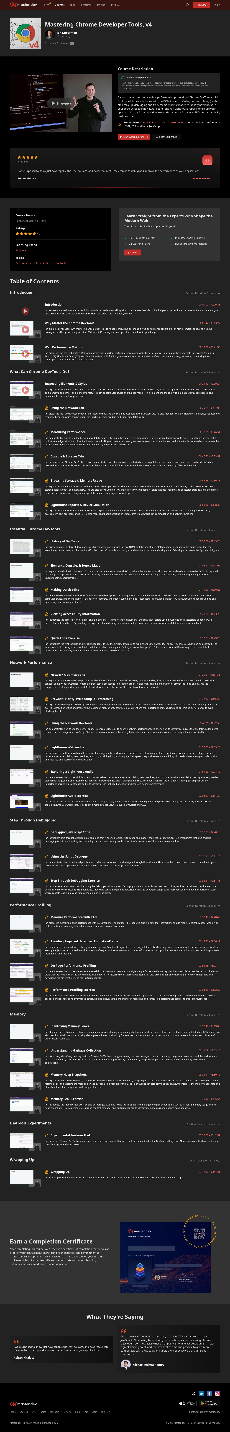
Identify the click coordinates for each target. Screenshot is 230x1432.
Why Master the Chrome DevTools (69, 323)
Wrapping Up (60, 1172)
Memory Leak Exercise (67, 1099)
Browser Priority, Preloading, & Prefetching (82, 699)
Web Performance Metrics (64, 347)
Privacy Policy (213, 1422)
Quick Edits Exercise (65, 638)
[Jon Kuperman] (50, 34)
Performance (23, 263)
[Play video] (61, 103)
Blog (73, 5)
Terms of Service (195, 1422)
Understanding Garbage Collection (76, 1050)
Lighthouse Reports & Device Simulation (80, 505)
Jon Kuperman (67, 33)
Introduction (54, 304)
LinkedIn (201, 1393)
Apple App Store (187, 1403)
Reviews (67, 1411)
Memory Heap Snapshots (69, 1074)
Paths (46, 5)
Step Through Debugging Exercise (75, 880)
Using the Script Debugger (70, 856)
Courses (60, 5)
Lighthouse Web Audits (67, 747)
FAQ (86, 1411)
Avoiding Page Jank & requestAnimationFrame (84, 941)
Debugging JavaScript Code (70, 832)
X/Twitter (193, 1393)
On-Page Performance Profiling (73, 965)
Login (217, 5)
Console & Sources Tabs (67, 456)
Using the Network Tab (67, 408)
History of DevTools (65, 541)
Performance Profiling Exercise (73, 990)
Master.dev (23, 4)
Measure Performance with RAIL (74, 917)
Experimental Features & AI (70, 1135)
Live (34, 1411)
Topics (42, 1411)
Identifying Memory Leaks (70, 1026)
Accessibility (43, 263)
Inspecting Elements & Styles (66, 383)
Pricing (101, 5)
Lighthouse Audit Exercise (69, 796)
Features (86, 5)
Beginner (20, 250)
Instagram (217, 1393)
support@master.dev (209, 1411)
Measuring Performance (68, 432)
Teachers (54, 1411)
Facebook (209, 1393)
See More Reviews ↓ (201, 178)
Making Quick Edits (65, 590)
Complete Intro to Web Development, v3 (164, 122)
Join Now (201, 4)
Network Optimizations (68, 675)
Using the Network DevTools (71, 723)
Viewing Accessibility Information (75, 614)
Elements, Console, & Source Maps (75, 565)
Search (187, 5)
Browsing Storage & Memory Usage (76, 480)
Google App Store (209, 1403)
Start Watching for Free (135, 136)
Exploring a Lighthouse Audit (72, 771)
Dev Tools (60, 263)
